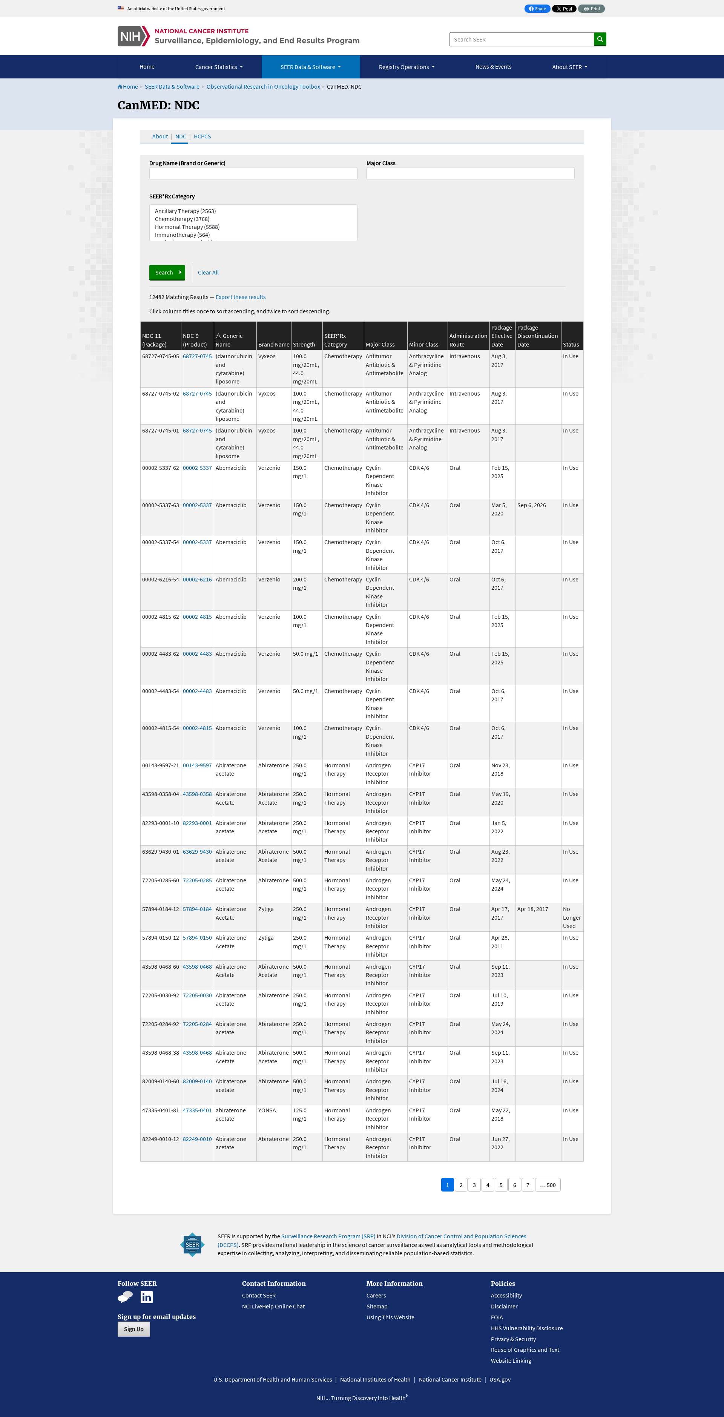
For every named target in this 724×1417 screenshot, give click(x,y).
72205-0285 (197, 880)
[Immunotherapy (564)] (253, 235)
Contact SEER (259, 1295)
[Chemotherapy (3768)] (253, 219)
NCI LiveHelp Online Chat (273, 1306)
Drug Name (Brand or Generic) (187, 163)
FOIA (497, 1317)
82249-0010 (197, 1138)
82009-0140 (197, 1081)
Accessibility (506, 1295)
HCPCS (202, 136)
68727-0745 (197, 356)
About (160, 136)
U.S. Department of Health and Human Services (272, 1379)
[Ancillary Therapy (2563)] (253, 211)
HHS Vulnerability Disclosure (527, 1328)
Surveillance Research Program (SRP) (328, 1236)
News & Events (494, 66)
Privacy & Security (513, 1339)
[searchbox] (371, 172)
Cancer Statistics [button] (216, 67)
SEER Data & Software (172, 86)
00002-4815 (197, 616)
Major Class (381, 163)
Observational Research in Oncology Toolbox (263, 86)
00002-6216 (197, 579)
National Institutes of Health (375, 1379)
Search (164, 272)
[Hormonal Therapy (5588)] (253, 227)
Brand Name (274, 344)
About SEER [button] (567, 67)
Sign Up (134, 1329)
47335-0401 (197, 1110)
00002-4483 (197, 653)
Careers (376, 1295)
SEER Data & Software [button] (308, 67)
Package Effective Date (501, 336)
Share (540, 9)
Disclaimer (504, 1306)
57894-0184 (197, 908)
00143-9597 (197, 765)
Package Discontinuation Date (537, 336)
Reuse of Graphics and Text (525, 1349)
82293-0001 (197, 823)
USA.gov (500, 1379)
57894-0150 (197, 937)
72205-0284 (197, 1023)
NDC (180, 136)
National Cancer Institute (450, 1379)
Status (571, 344)
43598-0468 (197, 966)
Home (147, 66)
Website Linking (511, 1360)
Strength (304, 344)
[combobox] (471, 173)
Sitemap (377, 1306)
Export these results (241, 297)
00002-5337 (197, 467)
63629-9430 (197, 851)
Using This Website (390, 1317)
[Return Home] (238, 36)
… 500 (548, 1185)
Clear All (208, 272)
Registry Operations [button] (404, 67)
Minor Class (424, 344)
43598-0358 (197, 793)
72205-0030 (197, 995)
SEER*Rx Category (172, 196)
